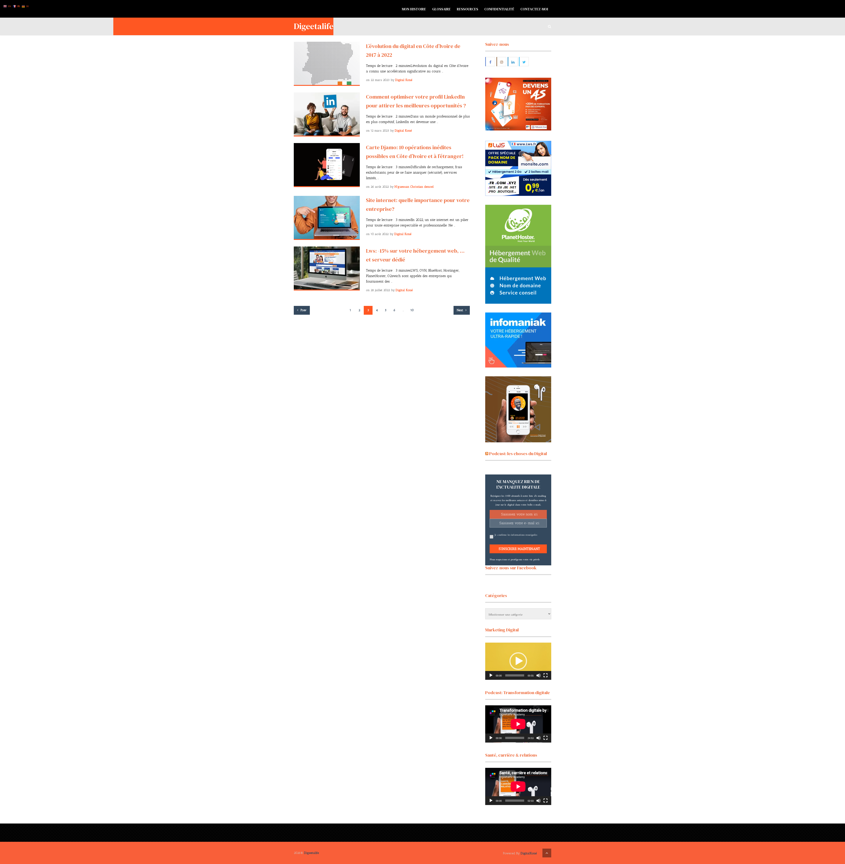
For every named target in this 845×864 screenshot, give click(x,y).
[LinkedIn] (513, 61)
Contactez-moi (534, 9)
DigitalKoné (529, 853)
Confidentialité (499, 9)
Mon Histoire (414, 9)
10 (412, 310)
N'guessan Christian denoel (414, 187)
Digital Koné (403, 80)
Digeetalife (313, 26)
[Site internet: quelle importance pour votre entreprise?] (327, 218)
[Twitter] (524, 61)
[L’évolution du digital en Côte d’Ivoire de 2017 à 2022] (327, 64)
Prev (303, 310)
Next (460, 310)
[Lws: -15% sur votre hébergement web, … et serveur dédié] (327, 268)
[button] (518, 661)
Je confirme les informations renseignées (516, 534)
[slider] (514, 675)
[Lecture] (491, 675)
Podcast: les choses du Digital (518, 453)
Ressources (467, 9)
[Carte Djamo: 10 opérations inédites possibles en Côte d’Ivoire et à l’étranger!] (327, 165)
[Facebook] (490, 61)
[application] (518, 661)
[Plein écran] (545, 675)
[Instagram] (501, 61)
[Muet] (538, 675)
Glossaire (441, 9)
